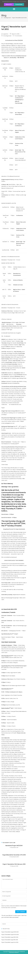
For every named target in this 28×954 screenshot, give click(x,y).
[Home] (1, 17)
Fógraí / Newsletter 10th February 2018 (14, 864)
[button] (14, 9)
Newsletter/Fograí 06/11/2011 (14, 845)
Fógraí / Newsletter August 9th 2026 (9, 939)
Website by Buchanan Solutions (17, 952)
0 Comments (18, 36)
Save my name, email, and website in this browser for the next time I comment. (13, 906)
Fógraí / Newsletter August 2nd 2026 (9, 942)
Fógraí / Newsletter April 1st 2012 (19, 17)
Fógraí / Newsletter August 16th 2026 (9, 937)
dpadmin (5, 34)
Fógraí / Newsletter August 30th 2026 (10, 932)
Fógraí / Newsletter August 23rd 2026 (10, 934)
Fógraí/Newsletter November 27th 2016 (14, 855)
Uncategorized (7, 36)
